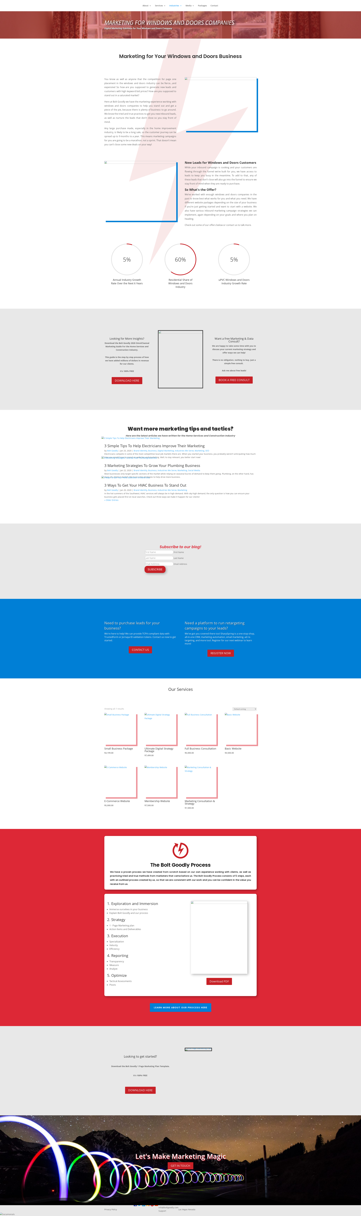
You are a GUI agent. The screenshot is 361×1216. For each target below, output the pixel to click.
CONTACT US (140, 650)
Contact (214, 6)
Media (188, 6)
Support (162, 1211)
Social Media (194, 470)
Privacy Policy (110, 1209)
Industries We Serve (184, 450)
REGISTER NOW (221, 653)
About (145, 6)
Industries (174, 6)
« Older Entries (111, 500)
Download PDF (219, 981)
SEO (207, 450)
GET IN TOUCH (180, 1166)
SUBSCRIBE (155, 569)
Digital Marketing (166, 450)
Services (159, 6)
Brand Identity (140, 450)
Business (152, 450)
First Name (179, 552)
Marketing (199, 450)
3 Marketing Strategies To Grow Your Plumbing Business (152, 465)
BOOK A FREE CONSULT (234, 380)
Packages (202, 6)
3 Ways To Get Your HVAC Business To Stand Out (145, 485)
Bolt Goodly (112, 450)
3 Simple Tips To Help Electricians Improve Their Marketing (154, 445)
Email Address (180, 564)
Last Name (179, 558)
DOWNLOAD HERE (127, 380)
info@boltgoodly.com (168, 1207)
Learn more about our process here (180, 1007)
